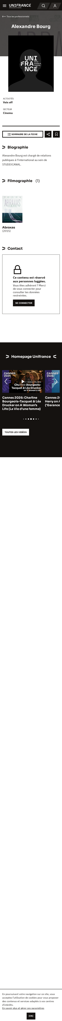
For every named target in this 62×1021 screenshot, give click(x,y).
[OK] (31, 1016)
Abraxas (8, 227)
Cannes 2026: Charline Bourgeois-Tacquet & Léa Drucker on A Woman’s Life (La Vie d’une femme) (21, 403)
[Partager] (48, 134)
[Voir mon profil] (55, 6)
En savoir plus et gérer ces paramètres (23, 1008)
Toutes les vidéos (16, 432)
